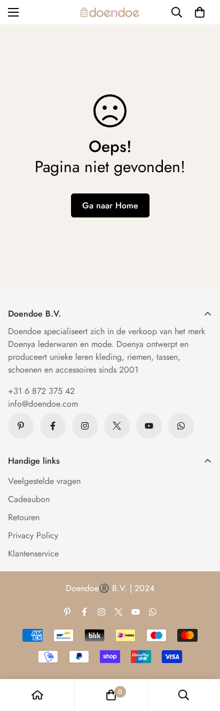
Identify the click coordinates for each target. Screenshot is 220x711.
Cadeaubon (29, 499)
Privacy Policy (33, 535)
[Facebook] (53, 426)
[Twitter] (117, 426)
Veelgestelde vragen (44, 481)
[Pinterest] (21, 426)
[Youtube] (149, 426)
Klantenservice (33, 553)
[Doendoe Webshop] (110, 12)
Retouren (24, 517)
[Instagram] (85, 426)
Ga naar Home (110, 205)
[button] (199, 12)
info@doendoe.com (43, 404)
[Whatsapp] (181, 426)
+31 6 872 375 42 (41, 391)
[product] (37, 695)
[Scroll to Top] (200, 654)
